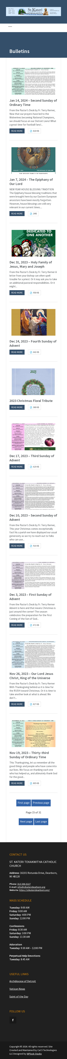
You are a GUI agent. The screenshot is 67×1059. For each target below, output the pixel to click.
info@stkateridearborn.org (31, 887)
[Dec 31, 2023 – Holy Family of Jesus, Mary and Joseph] (33, 243)
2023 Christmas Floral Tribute (31, 400)
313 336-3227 (24, 883)
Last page (41, 821)
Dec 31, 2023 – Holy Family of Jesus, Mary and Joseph (30, 264)
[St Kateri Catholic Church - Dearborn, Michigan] (33, 15)
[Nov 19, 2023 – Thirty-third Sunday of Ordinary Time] (33, 733)
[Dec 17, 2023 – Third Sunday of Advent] (33, 437)
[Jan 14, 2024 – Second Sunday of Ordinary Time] (33, 81)
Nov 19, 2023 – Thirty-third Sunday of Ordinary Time (29, 755)
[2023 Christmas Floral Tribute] (33, 381)
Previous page (41, 802)
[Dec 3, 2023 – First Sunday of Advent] (33, 575)
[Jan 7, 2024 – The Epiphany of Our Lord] (33, 160)
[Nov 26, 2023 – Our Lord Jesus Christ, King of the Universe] (33, 654)
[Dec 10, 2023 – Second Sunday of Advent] (33, 496)
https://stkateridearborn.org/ (34, 890)
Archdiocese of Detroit (22, 981)
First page (24, 802)
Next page (26, 821)
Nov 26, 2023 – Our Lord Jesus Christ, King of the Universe (31, 675)
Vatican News (17, 989)
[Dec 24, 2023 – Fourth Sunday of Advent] (33, 322)
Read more (17, 130)
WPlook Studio (34, 1053)
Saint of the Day (18, 996)
